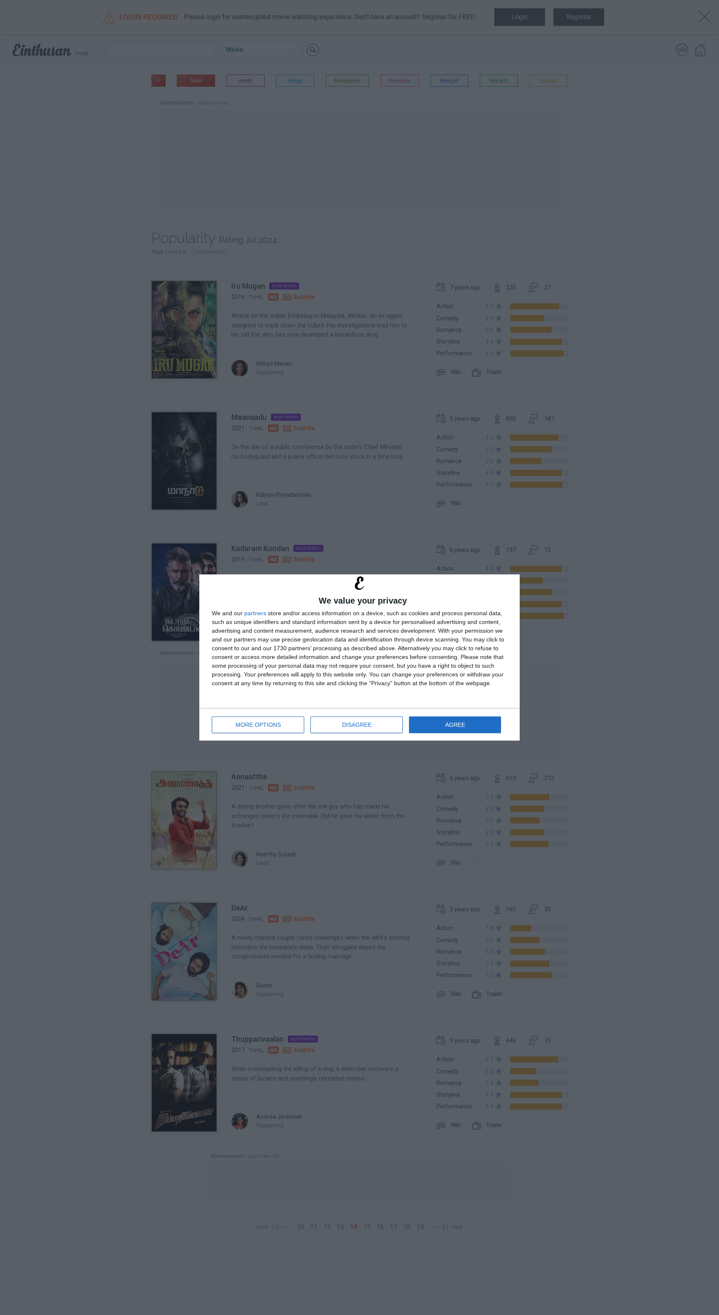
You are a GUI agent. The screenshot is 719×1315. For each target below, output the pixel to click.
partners (255, 613)
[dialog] (359, 657)
